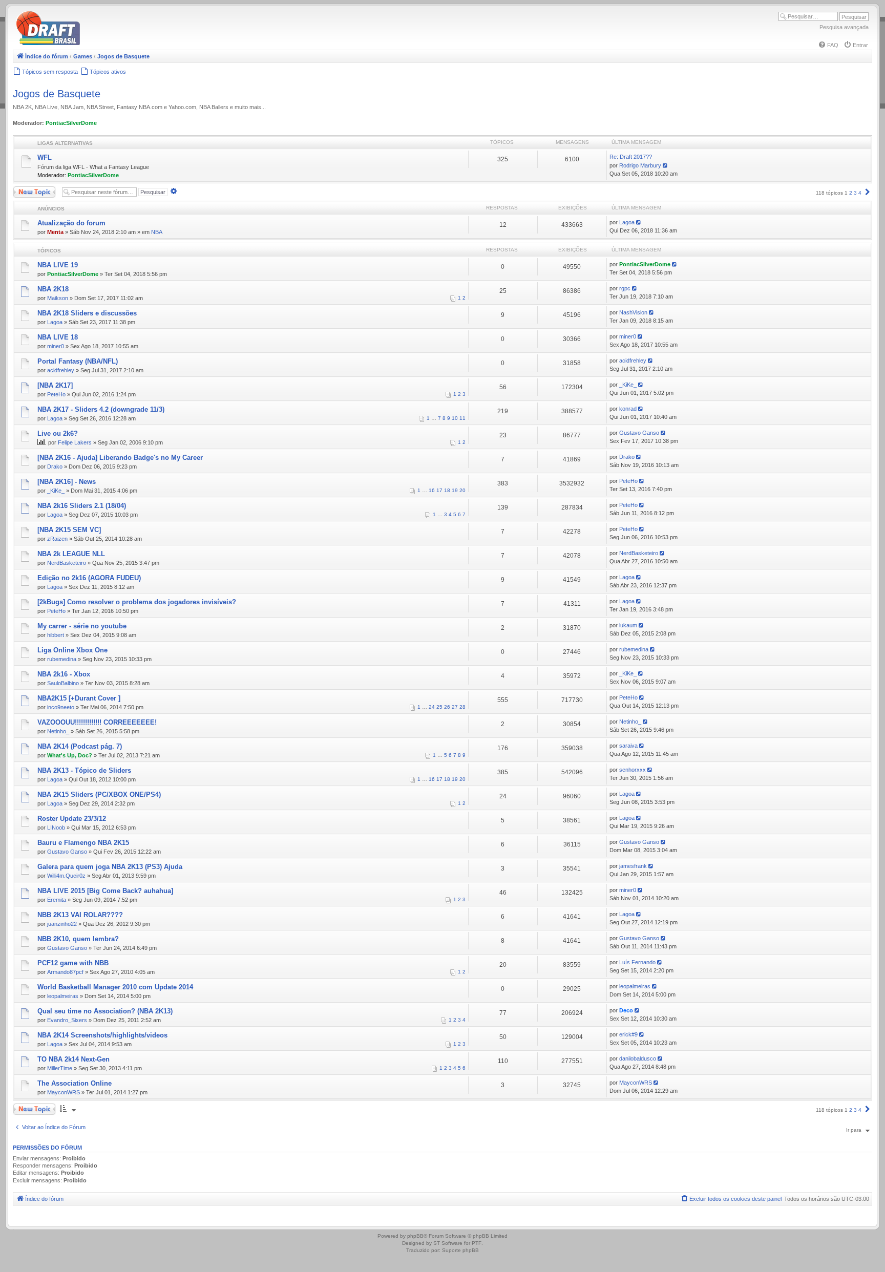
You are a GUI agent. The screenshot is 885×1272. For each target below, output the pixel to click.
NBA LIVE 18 (57, 337)
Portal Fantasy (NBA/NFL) (77, 361)
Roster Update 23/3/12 (71, 818)
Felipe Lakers (75, 442)
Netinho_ (58, 731)
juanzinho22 (62, 924)
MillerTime (59, 1068)
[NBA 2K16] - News (66, 481)
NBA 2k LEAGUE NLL (71, 554)
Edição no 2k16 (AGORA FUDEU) (89, 578)
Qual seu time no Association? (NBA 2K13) (105, 1011)
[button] (867, 193)
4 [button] (859, 193)
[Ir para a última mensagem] (639, 222)
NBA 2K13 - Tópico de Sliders (84, 770)
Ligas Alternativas (65, 143)
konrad (628, 409)
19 (455, 490)
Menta (55, 232)
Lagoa (627, 222)
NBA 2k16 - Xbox (63, 674)
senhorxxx (632, 770)
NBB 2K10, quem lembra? (78, 939)
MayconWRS (63, 1092)
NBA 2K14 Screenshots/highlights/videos (102, 1035)
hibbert (55, 635)
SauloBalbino (63, 683)
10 (455, 418)
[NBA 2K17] (55, 385)
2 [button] (850, 193)
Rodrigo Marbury (640, 165)
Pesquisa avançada (844, 27)
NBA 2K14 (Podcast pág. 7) (79, 746)
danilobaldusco (637, 1058)
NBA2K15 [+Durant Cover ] (78, 698)
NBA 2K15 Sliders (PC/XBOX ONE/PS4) (99, 794)
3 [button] (855, 193)
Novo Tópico (28, 190)
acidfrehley (60, 370)
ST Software (447, 1243)
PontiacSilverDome (71, 123)
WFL (44, 157)
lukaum (628, 625)
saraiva (628, 746)
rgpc (624, 288)
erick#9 (628, 1034)
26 (447, 707)
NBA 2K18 (53, 289)
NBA (156, 232)
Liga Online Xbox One (72, 650)
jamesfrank (633, 866)
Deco (626, 1010)
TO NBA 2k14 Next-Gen (73, 1059)
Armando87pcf (65, 972)
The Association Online (74, 1083)
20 (462, 490)
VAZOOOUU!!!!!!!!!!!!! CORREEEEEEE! (97, 722)
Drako (54, 466)
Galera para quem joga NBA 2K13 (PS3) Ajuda (109, 867)
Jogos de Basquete (56, 93)
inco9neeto (60, 707)
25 (439, 707)
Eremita (56, 900)
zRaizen (57, 539)
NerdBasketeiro (66, 563)
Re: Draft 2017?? (630, 157)
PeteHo (56, 394)
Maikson (57, 298)
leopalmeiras (62, 996)
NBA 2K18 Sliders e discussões (87, 313)
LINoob (56, 827)
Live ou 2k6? (57, 433)
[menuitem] (828, 45)
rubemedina (61, 659)
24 (432, 707)
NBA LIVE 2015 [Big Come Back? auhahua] (105, 891)
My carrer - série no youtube (82, 626)
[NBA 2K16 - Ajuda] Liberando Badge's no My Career (120, 457)
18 (447, 490)
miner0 (55, 346)
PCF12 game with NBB (73, 963)
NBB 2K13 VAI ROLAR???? (80, 915)
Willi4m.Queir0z (66, 876)
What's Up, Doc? (69, 755)
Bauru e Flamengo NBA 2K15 (83, 842)
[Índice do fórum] (92, 43)
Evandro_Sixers (67, 1020)
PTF (476, 1243)
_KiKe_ (628, 384)
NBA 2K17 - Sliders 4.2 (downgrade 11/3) (100, 409)
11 (462, 418)
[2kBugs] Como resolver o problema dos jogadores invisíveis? (136, 602)
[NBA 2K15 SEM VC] (69, 530)
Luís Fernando (637, 962)
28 (462, 707)
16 (432, 490)
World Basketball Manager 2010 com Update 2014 (115, 987)
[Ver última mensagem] (666, 165)
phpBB (415, 1236)
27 (455, 707)
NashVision (633, 312)
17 (439, 490)
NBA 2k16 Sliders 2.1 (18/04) (81, 506)
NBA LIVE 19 (57, 265)
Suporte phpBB (460, 1250)
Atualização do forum (71, 223)
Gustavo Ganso (639, 433)
